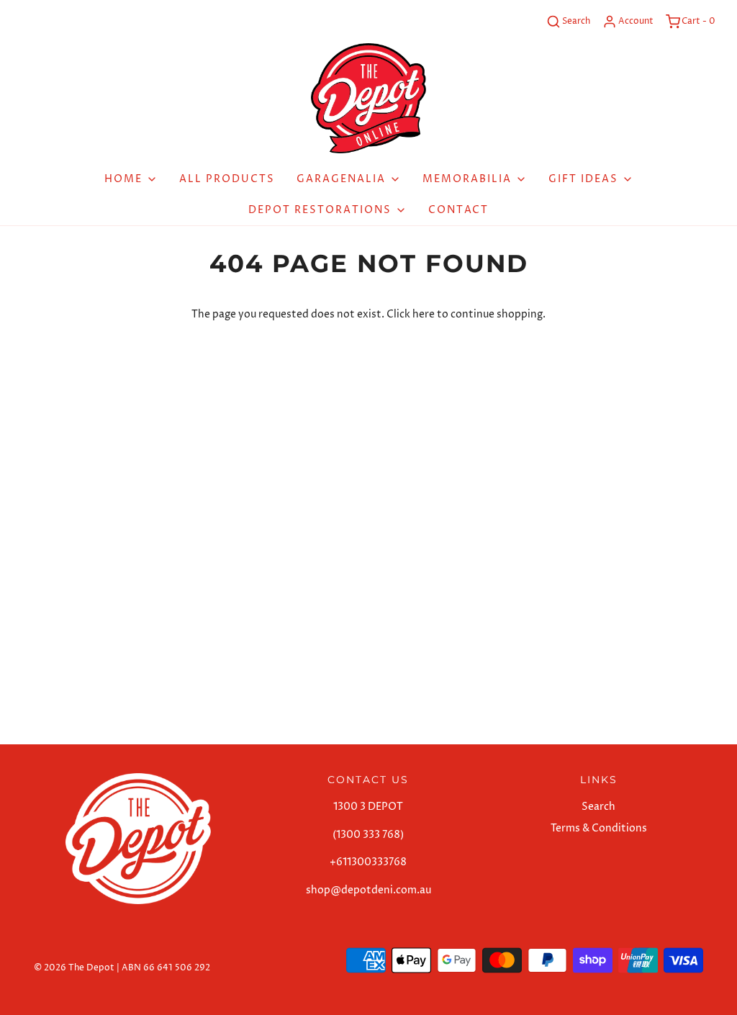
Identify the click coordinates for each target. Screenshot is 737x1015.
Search (598, 806)
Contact (458, 210)
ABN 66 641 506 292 (166, 968)
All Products (227, 179)
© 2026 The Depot (74, 968)
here (423, 314)
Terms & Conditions (599, 828)
